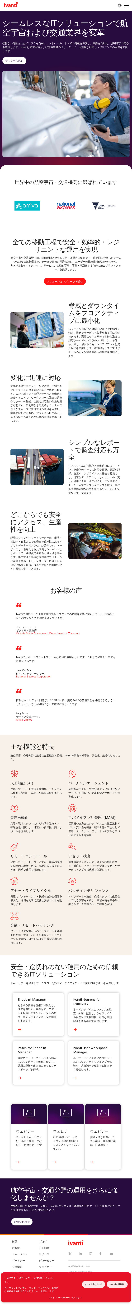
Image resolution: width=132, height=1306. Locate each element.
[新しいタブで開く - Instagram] (90, 1254)
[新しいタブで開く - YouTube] (111, 1254)
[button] (126, 5)
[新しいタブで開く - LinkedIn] (80, 1254)
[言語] (119, 5)
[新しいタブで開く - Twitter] (70, 1254)
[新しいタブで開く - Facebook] (100, 1254)
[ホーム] (11, 5)
